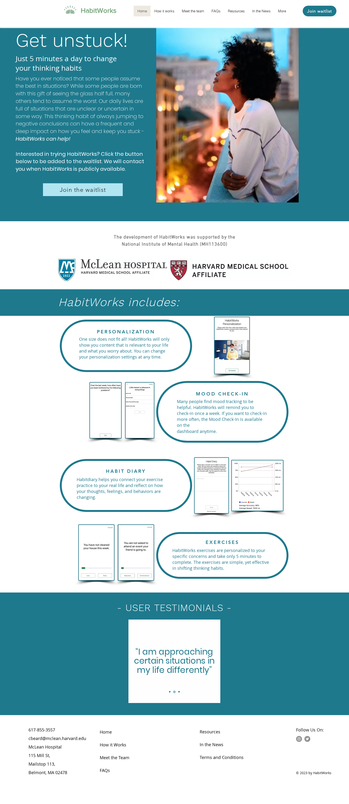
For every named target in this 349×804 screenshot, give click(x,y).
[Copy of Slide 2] (179, 692)
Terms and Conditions (222, 757)
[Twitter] (307, 739)
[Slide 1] (169, 692)
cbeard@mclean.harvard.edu (57, 738)
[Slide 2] (174, 692)
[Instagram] (299, 739)
